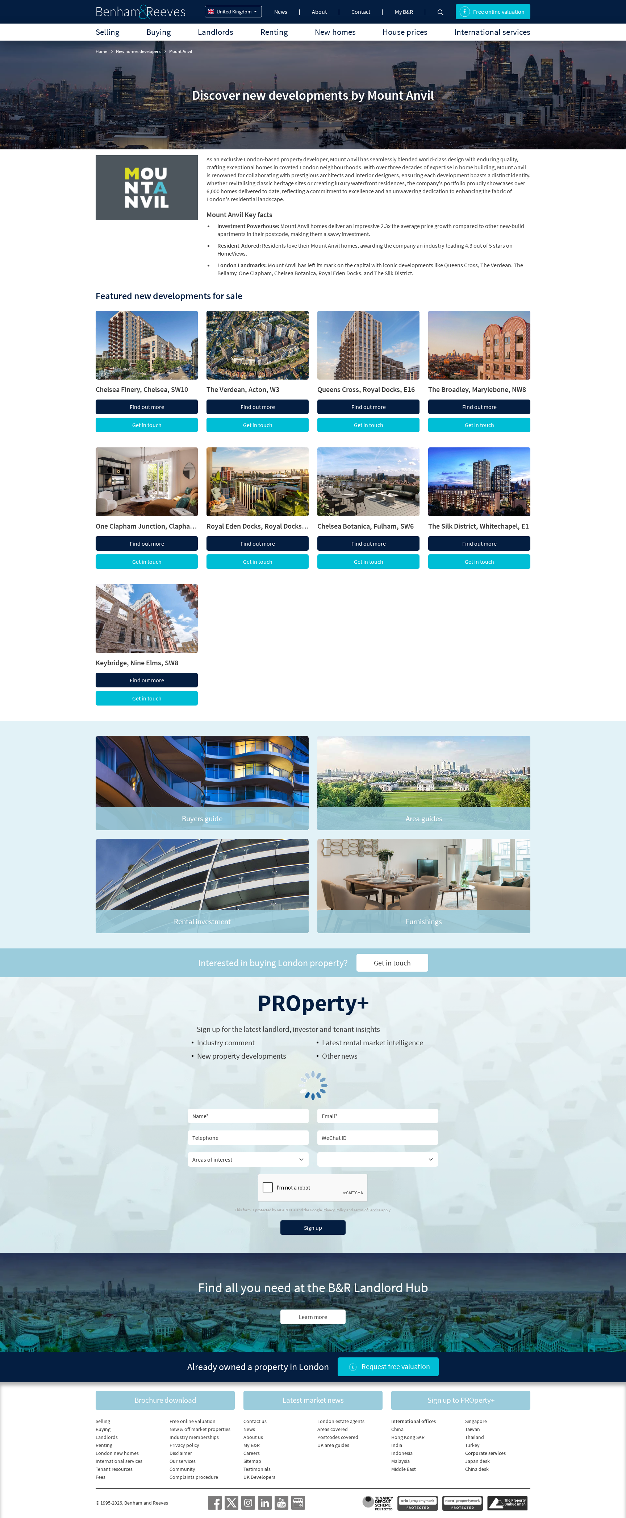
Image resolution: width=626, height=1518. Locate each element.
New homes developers (138, 51)
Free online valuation (499, 11)
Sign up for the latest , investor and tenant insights (288, 1029)
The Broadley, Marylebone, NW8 (477, 389)
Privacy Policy (334, 1209)
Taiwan (472, 1429)
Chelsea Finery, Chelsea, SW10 (142, 389)
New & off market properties (200, 1429)
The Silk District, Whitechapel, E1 (478, 526)
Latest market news (313, 1400)
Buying (158, 31)
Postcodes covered (337, 1437)
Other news (340, 1056)
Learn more (313, 1316)
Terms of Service (367, 1209)
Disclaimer (181, 1453)
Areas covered (332, 1429)
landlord (276, 1029)
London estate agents (340, 1421)
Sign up (313, 1227)
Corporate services (485, 1453)
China (397, 1429)
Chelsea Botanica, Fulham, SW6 (365, 526)
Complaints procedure (194, 1477)
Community (182, 1469)
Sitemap (252, 1461)
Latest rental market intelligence (372, 1042)
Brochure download (165, 1400)
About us (253, 1437)
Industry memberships (194, 1437)
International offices (413, 1421)
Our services (183, 1461)
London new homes (117, 1453)
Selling (108, 31)
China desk (477, 1469)
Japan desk (477, 1461)
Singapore (476, 1421)
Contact (360, 11)
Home (101, 51)
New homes (335, 31)
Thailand (474, 1437)
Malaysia (400, 1461)
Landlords (215, 31)
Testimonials (257, 1469)
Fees (100, 1477)
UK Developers (259, 1477)
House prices (405, 31)
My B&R (404, 11)
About (319, 11)
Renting (274, 31)
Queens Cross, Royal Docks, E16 (366, 389)
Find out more (147, 406)
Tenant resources (114, 1469)
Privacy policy (184, 1445)
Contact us (255, 1421)
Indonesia (402, 1453)
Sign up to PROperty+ (460, 1400)
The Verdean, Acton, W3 (242, 389)
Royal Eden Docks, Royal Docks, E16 (257, 526)
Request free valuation (395, 1366)
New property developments (241, 1056)
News (280, 11)
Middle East (403, 1469)
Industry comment (226, 1042)
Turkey (472, 1445)
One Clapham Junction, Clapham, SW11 (147, 526)
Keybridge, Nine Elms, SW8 (137, 662)
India (396, 1445)
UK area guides (333, 1445)
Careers (251, 1453)
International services (492, 31)
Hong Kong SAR (408, 1437)
